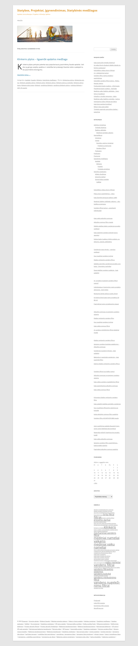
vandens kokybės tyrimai (101, 575)
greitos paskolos (94, 632)
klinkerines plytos (68, 80)
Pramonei (97, 156)
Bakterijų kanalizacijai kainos (86, 626)
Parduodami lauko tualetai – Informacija (106, 86)
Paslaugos (98, 151)
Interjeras (98, 138)
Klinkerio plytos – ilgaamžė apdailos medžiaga (42, 59)
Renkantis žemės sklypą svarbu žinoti (106, 294)
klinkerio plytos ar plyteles (64, 83)
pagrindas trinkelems (100, 554)
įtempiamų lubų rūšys (82, 637)
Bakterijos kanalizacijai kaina (67, 626)
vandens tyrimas (98, 588)
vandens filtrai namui (100, 567)
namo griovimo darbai (113, 550)
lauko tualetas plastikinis (101, 531)
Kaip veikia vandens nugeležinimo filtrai (106, 382)
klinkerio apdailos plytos (27, 83)
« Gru (95, 483)
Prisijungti (97, 600)
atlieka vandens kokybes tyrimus (103, 511)
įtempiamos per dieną (48, 637)
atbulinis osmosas (108, 509)
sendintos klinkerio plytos (61, 85)
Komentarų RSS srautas (101, 606)
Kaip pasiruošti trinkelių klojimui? (104, 63)
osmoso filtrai (108, 553)
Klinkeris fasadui (45, 621)
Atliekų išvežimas (100, 174)
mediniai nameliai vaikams (106, 539)
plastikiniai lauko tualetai (101, 560)
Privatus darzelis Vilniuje (32, 626)
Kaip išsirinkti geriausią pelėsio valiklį (105, 198)
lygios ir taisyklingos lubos (113, 634)
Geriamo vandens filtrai (105, 629)
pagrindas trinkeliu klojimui (101, 557)
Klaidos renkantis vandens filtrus (104, 260)
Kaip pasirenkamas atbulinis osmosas (106, 386)
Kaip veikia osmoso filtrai (102, 326)
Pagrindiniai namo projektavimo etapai (106, 304)
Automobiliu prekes (76, 629)
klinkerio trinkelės (99, 528)
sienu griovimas (112, 560)
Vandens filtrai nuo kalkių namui (104, 371)
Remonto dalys (56, 629)
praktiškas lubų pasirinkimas (46, 634)
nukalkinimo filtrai (99, 553)
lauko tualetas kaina (112, 529)
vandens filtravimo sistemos (103, 570)
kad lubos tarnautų (31, 634)
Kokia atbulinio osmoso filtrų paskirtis (106, 414)
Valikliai (98, 182)
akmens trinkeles (98, 509)
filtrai (97, 517)
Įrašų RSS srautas (99, 603)
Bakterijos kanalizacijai (54, 632)
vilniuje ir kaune (99, 634)
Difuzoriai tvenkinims (103, 624)
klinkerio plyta (40, 83)
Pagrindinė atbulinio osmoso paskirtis (106, 449)
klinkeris (37, 85)
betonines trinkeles (109, 513)
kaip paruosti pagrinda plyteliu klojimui (105, 523)
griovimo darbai (102, 519)
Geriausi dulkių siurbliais (74, 624)
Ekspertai (25, 621)
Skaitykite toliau (24, 75)
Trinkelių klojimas (100, 127)
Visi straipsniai (35, 624)
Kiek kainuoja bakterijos (103, 626)
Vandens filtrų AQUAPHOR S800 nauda (106, 418)
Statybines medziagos (47, 624)
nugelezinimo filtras (99, 551)
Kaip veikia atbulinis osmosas (103, 218)
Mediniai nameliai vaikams (104, 133)
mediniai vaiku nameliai (104, 546)
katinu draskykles (95, 637)
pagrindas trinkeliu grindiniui (102, 556)
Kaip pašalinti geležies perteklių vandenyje (107, 404)
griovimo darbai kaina (100, 522)
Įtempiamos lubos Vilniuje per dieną (105, 102)
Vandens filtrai (101, 148)
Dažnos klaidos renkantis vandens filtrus (107, 364)
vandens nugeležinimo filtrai (107, 584)
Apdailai (27, 80)
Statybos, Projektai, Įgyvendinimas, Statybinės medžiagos (57, 10)
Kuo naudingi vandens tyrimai (103, 256)
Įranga (97, 140)
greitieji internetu (106, 632)
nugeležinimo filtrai (110, 551)
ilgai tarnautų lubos (82, 632)
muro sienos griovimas (100, 550)
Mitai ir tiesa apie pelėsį (101, 107)
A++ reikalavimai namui (101, 73)
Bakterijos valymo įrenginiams (66, 637)
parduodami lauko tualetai (101, 559)
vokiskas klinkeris (76, 85)
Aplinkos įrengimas (100, 125)
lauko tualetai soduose (100, 529)
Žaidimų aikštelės (100, 130)
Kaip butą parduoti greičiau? (103, 104)
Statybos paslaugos (100, 172)
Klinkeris (39, 80)
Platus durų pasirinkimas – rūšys (104, 194)
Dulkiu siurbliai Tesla (89, 624)
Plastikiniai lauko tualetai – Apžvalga (105, 89)
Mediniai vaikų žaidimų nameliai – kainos (107, 99)
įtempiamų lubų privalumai (85, 634)
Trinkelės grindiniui (104, 169)
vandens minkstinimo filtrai (105, 578)
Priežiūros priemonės (104, 146)
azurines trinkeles (99, 513)
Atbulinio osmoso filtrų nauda (103, 222)
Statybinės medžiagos (49, 80)
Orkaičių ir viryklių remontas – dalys (105, 96)
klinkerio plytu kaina (27, 85)
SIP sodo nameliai (22, 629)
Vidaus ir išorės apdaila (76, 621)
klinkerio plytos (51, 83)
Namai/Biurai (98, 135)
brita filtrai (108, 514)
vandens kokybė (102, 573)
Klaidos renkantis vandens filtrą (104, 318)
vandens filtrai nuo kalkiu (113, 567)
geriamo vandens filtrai (107, 518)
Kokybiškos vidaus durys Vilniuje (104, 70)
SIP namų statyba (60, 624)
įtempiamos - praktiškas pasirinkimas (29, 637)
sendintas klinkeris (47, 85)
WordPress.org (98, 608)
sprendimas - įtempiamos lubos (65, 634)
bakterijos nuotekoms (108, 637)
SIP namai (115, 626)
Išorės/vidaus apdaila (102, 179)
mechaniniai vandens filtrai (105, 534)
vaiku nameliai (113, 562)
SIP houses (66, 629)
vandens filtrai (104, 565)
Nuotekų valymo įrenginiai (104, 143)
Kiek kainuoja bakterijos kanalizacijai (40, 629)
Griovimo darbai (100, 177)
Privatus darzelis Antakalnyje (49, 626)
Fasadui (33, 80)
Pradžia (20, 21)
